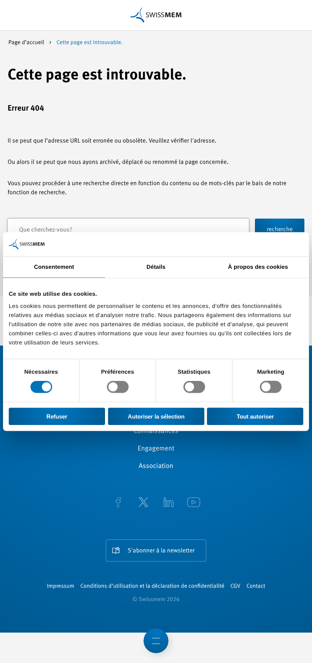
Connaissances (156, 431)
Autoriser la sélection (156, 416)
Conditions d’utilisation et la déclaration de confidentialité (152, 586)
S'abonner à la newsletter (161, 551)
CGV (235, 586)
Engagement (156, 449)
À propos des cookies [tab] (258, 267)
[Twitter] (143, 503)
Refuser (56, 416)
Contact (256, 586)
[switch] (118, 387)
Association (155, 466)
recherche (280, 230)
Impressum (60, 586)
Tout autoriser (255, 416)
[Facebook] (118, 503)
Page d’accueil (26, 43)
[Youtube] (193, 503)
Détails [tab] (156, 267)
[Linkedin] (168, 503)
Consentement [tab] (54, 267)
